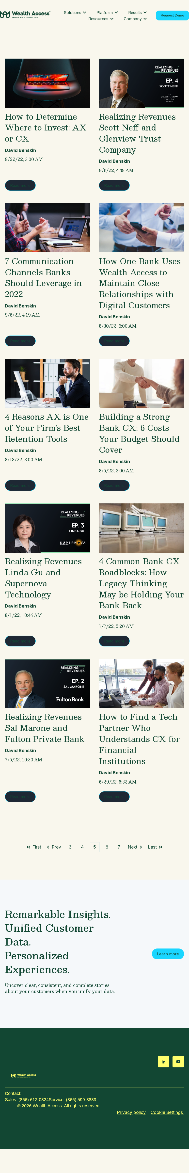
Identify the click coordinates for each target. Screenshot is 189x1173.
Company (133, 18)
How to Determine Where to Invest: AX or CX (46, 127)
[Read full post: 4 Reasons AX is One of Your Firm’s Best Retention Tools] (47, 383)
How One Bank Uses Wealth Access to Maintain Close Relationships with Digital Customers (140, 283)
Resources (98, 18)
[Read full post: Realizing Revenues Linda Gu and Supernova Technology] (47, 528)
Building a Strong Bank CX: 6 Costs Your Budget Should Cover (139, 433)
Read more (20, 185)
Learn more (168, 953)
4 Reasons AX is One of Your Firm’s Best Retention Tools (47, 427)
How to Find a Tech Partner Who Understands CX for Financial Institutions (139, 738)
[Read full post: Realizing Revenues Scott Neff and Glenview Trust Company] (141, 83)
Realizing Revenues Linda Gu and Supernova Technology (43, 577)
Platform (104, 12)
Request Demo (172, 15)
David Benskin (20, 150)
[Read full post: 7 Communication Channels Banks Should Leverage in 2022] (47, 227)
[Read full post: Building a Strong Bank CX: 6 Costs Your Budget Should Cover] (141, 383)
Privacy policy (131, 1112)
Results (135, 12)
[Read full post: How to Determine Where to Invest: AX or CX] (47, 83)
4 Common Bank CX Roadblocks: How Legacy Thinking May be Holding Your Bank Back (141, 583)
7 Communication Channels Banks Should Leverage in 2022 (43, 277)
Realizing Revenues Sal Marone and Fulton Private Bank (45, 727)
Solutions (72, 12)
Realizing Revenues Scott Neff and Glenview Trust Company (137, 133)
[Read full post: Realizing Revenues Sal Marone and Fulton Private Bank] (47, 683)
